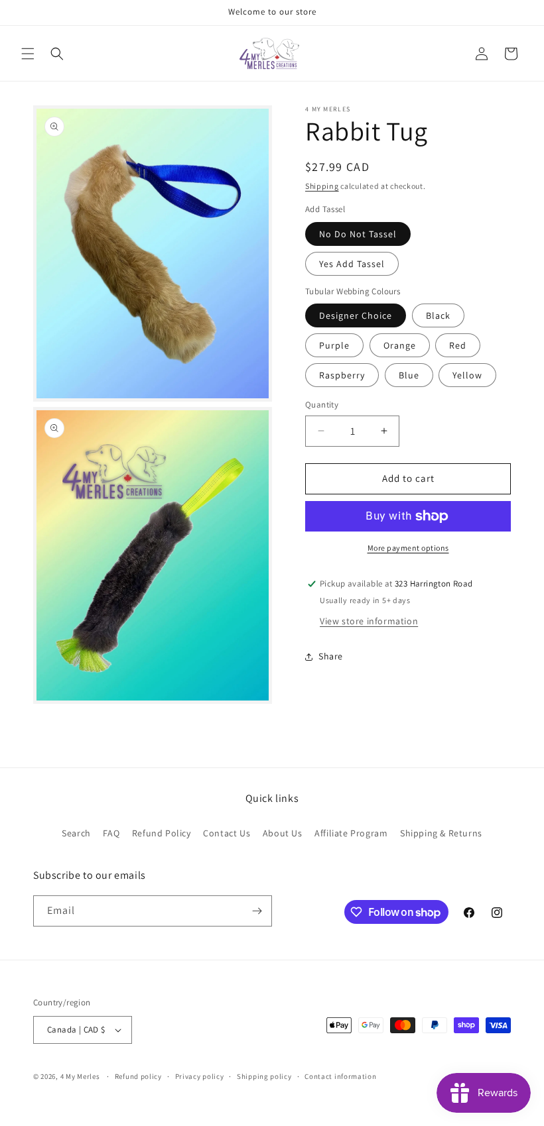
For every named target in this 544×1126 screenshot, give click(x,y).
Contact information (340, 1076)
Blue (409, 375)
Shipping (322, 186)
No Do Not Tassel (358, 234)
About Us (283, 833)
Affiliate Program (350, 833)
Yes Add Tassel (352, 264)
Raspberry (342, 375)
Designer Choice (355, 315)
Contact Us (226, 833)
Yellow (467, 375)
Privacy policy (199, 1076)
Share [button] (330, 656)
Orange (399, 345)
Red (457, 345)
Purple (334, 345)
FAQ (111, 833)
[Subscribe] (256, 911)
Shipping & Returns (441, 833)
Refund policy (138, 1076)
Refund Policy (161, 833)
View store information (369, 621)
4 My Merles (80, 1076)
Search (76, 833)
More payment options (408, 548)
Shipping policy (264, 1076)
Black (438, 315)
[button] (27, 53)
